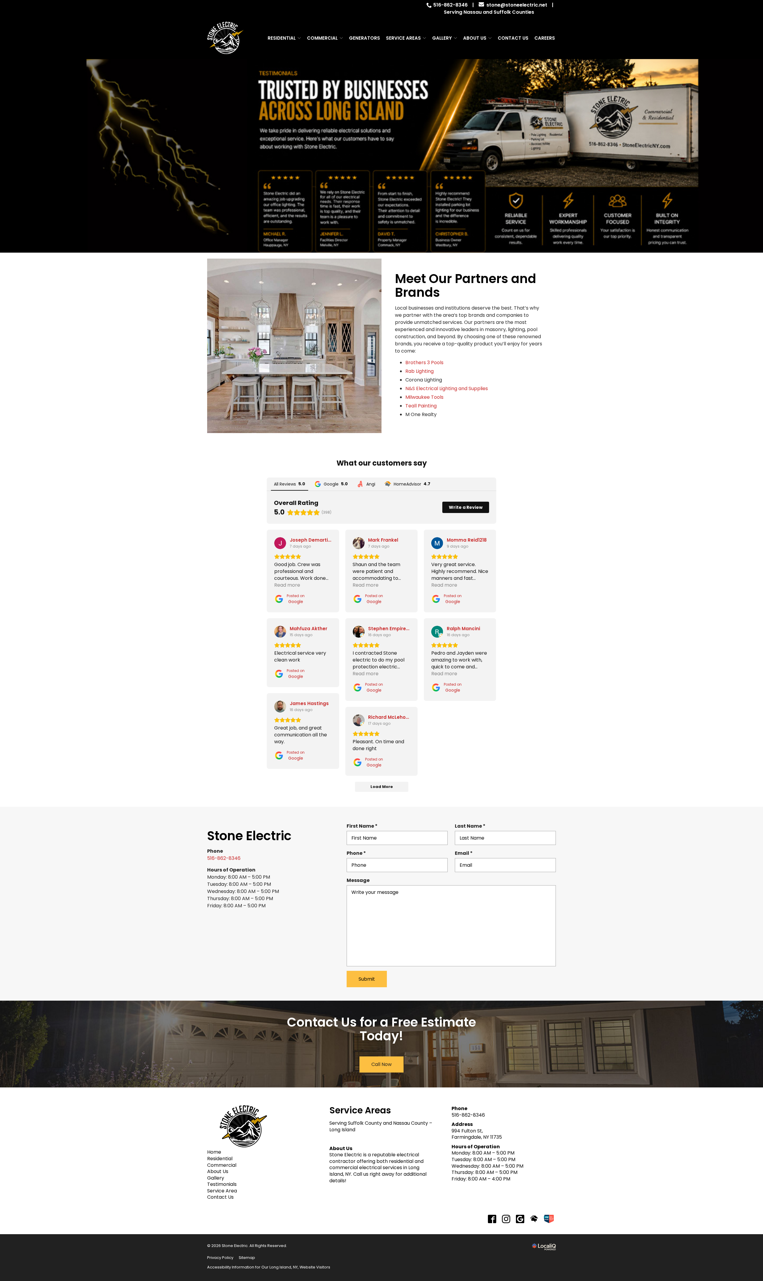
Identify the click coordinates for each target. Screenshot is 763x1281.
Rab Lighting (419, 371)
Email (465, 853)
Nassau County (410, 1123)
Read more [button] (287, 585)
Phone (358, 853)
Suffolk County (365, 1123)
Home (214, 1152)
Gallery (442, 38)
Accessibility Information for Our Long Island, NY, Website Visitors (268, 1267)
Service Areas (403, 38)
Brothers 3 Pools (424, 362)
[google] (520, 1218)
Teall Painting (421, 405)
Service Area (222, 1190)
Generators (364, 38)
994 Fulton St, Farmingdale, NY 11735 (477, 1134)
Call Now (381, 1064)
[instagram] (506, 1218)
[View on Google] (280, 543)
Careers (544, 38)
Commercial (322, 38)
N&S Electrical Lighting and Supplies (446, 388)
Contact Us (513, 38)
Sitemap (247, 1257)
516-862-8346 (450, 4)
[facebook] (492, 1218)
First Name (364, 826)
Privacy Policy (220, 1257)
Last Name (472, 826)
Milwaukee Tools (424, 397)
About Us (474, 38)
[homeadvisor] (534, 1218)
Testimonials (222, 1184)
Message (358, 880)
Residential (282, 38)
